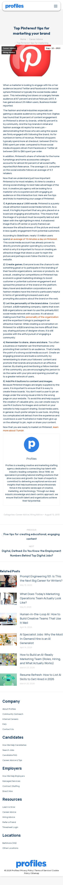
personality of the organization (42, 316)
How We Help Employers (13, 776)
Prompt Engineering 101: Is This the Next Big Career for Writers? (41, 578)
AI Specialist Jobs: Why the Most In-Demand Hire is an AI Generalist (41, 638)
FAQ (4, 724)
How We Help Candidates (14, 745)
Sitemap (35, 873)
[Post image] (8, 581)
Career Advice (9, 48)
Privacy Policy (26, 870)
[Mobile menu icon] (56, 6)
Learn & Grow (8, 807)
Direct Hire (7, 791)
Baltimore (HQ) (9, 843)
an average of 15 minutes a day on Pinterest (33, 238)
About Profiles (9, 709)
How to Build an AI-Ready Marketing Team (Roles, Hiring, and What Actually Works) (40, 659)
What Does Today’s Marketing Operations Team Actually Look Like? (40, 598)
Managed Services (11, 781)
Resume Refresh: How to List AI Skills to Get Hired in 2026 (40, 677)
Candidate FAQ (9, 755)
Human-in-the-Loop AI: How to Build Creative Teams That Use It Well (40, 618)
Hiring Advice (9, 52)
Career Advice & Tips (12, 760)
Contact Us (8, 729)
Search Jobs (8, 750)
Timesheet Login (10, 827)
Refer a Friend (9, 822)
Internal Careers (10, 719)
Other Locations (10, 848)
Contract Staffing (11, 786)
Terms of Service (43, 870)
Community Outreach (12, 714)
